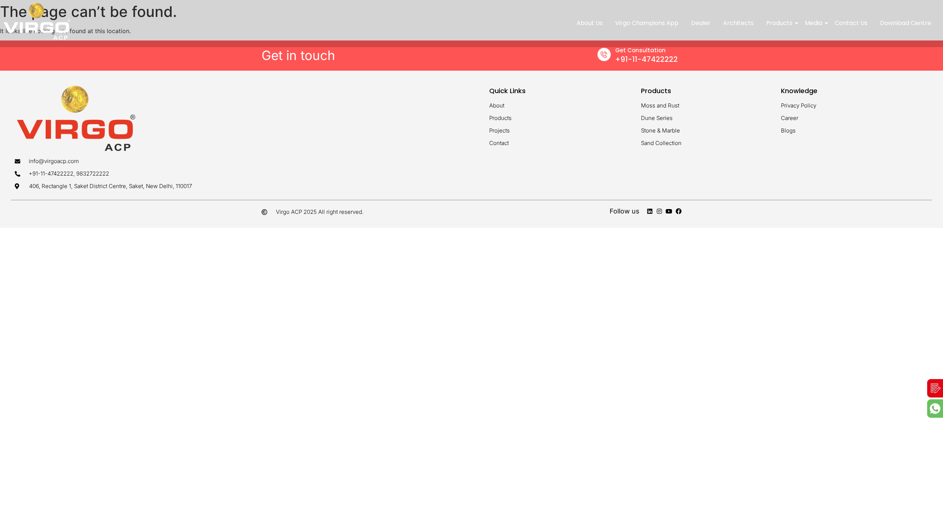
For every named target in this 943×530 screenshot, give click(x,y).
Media (813, 23)
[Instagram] (659, 211)
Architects (738, 23)
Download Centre (905, 23)
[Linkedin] (650, 211)
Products (779, 23)
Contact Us (851, 23)
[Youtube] (669, 211)
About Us (589, 23)
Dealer (701, 23)
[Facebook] (678, 211)
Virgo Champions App (647, 23)
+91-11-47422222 (646, 59)
